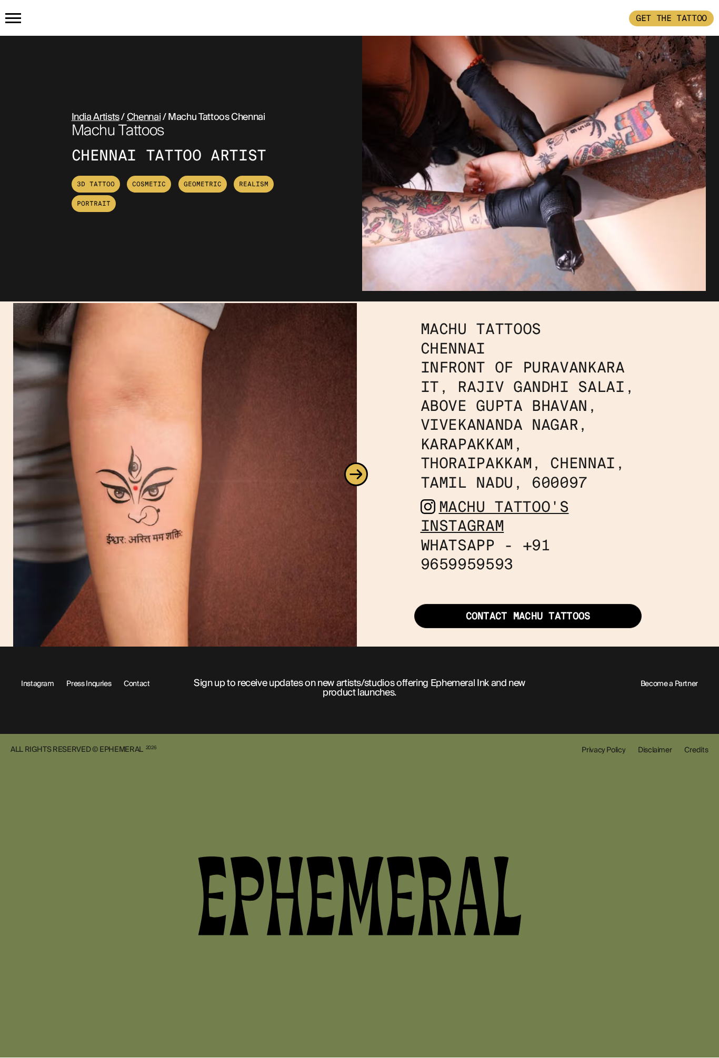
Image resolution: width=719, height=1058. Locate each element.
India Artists (95, 116)
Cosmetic (149, 184)
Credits (696, 749)
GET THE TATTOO (671, 18)
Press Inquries (88, 683)
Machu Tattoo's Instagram (495, 516)
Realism (253, 184)
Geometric (203, 184)
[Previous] (14, 475)
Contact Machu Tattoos (528, 616)
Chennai (144, 116)
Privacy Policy (603, 749)
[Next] (356, 475)
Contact (136, 683)
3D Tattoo (96, 184)
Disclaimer (655, 749)
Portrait (94, 203)
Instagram (37, 683)
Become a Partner (669, 683)
